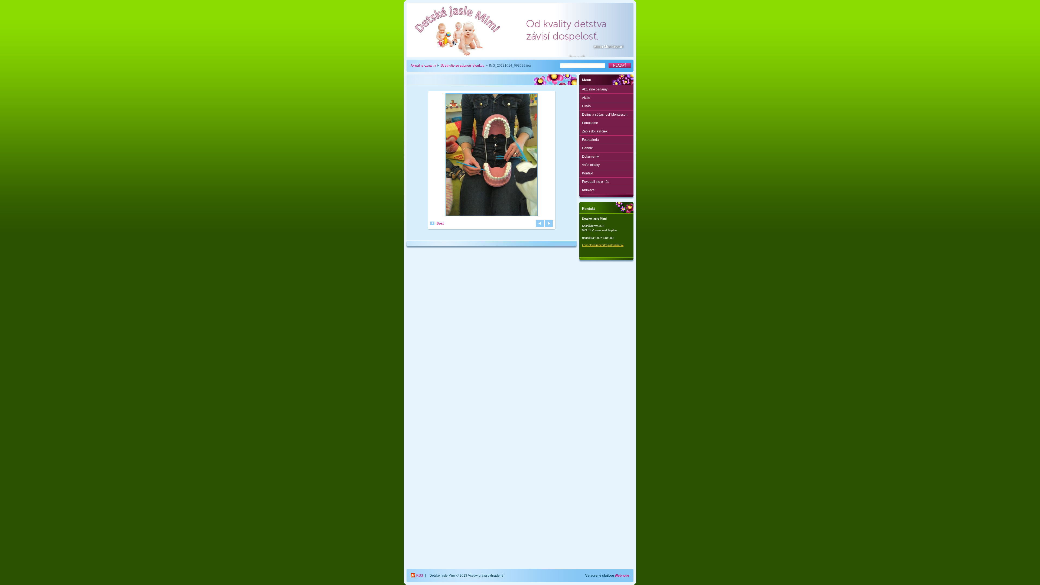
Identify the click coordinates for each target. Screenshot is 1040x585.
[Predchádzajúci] (540, 223)
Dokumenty (590, 156)
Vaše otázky (591, 165)
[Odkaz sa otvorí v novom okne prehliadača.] (491, 155)
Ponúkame (590, 123)
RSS (419, 575)
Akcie (586, 98)
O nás (586, 106)
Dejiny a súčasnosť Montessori (605, 114)
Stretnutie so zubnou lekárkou (463, 65)
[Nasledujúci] (549, 223)
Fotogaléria (590, 140)
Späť (440, 223)
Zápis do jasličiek (594, 131)
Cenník (587, 148)
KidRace (588, 190)
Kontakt (587, 173)
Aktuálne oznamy (423, 65)
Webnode (622, 575)
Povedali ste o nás (595, 182)
